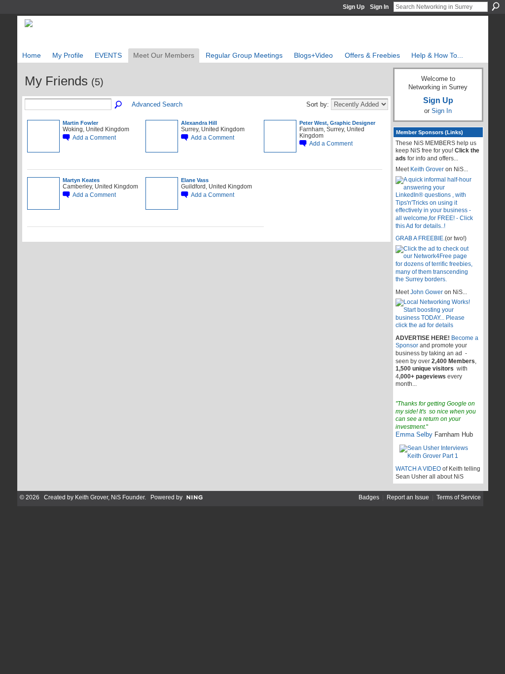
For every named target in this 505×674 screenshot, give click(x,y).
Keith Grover (427, 169)
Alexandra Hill (199, 123)
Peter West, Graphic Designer (337, 123)
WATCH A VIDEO (418, 468)
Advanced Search (157, 104)
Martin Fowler (80, 123)
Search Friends (118, 105)
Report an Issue (408, 497)
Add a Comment (94, 137)
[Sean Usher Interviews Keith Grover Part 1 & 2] (438, 452)
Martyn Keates (81, 180)
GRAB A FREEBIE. (420, 238)
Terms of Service (458, 497)
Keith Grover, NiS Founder (109, 497)
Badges (369, 497)
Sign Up (353, 6)
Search (496, 6)
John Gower (426, 292)
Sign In (379, 6)
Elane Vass (195, 180)
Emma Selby (414, 434)
